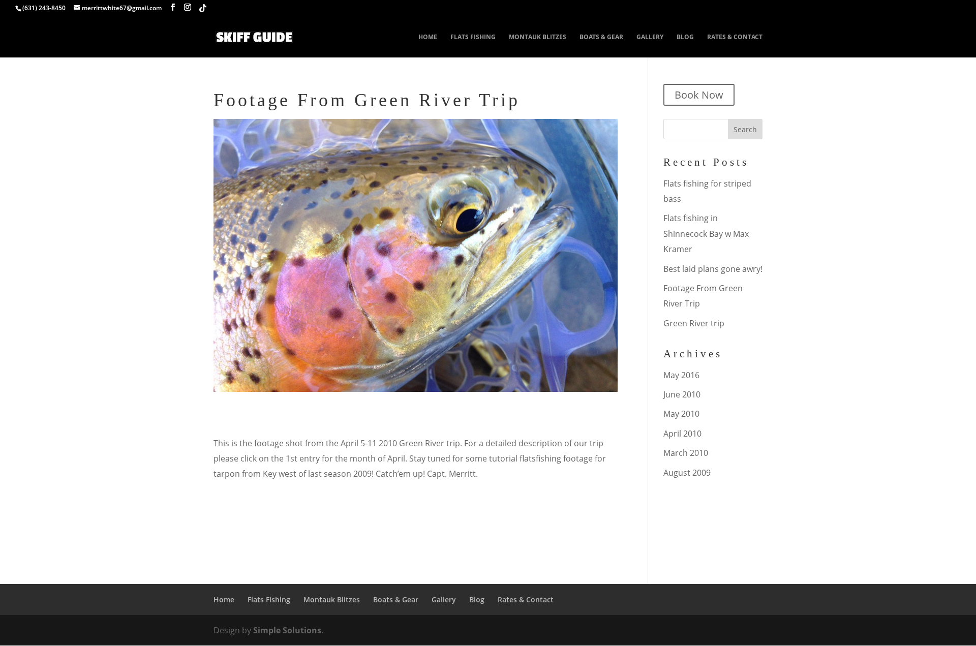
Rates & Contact (734, 37)
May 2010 (681, 413)
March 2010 (685, 452)
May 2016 (681, 375)
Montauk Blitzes (537, 37)
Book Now (699, 95)
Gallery (649, 37)
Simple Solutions (287, 630)
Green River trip (693, 323)
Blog (685, 37)
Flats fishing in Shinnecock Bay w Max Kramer (706, 233)
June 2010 (681, 394)
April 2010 (682, 433)
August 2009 (687, 472)
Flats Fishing (473, 37)
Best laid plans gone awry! (712, 268)
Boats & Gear (601, 37)
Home (427, 37)
